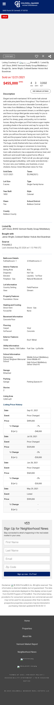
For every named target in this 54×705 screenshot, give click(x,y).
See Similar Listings (40, 91)
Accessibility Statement (18, 678)
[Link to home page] (27, 4)
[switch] (36, 56)
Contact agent (9, 56)
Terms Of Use (16, 675)
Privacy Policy (34, 675)
